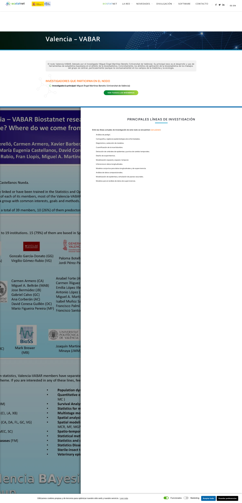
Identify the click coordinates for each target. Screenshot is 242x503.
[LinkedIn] (223, 5)
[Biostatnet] (28, 4)
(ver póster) (155, 130)
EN (234, 6)
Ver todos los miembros (121, 93)
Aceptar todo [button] (208, 498)
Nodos (60, 45)
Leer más (124, 498)
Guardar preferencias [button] (227, 498)
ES (231, 6)
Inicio (48, 45)
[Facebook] (215, 5)
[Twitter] (219, 5)
